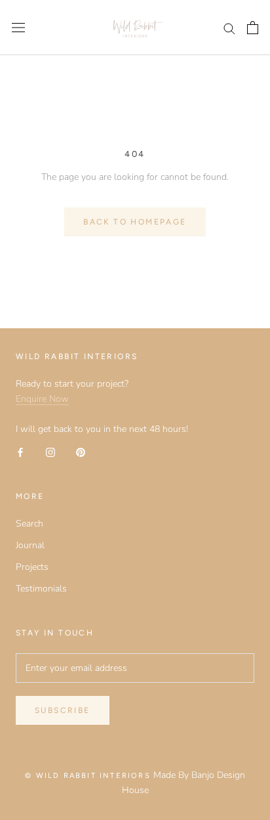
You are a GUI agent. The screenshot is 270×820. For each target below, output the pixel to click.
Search (29, 523)
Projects (32, 567)
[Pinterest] (80, 451)
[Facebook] (20, 451)
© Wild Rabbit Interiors (88, 775)
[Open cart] (252, 27)
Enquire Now (42, 399)
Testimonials (41, 588)
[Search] (229, 27)
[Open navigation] (18, 28)
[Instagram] (50, 451)
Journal (30, 545)
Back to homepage (134, 222)
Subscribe (62, 710)
